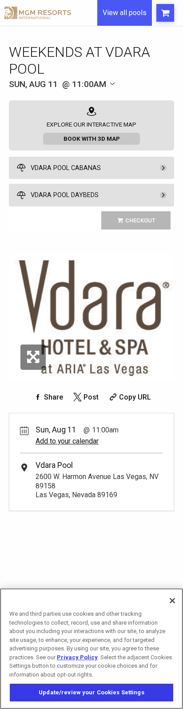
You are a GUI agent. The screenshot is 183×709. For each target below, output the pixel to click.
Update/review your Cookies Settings (91, 692)
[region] (91, 648)
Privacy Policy (77, 657)
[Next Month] (123, 96)
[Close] (172, 600)
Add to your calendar (67, 441)
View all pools (125, 12)
